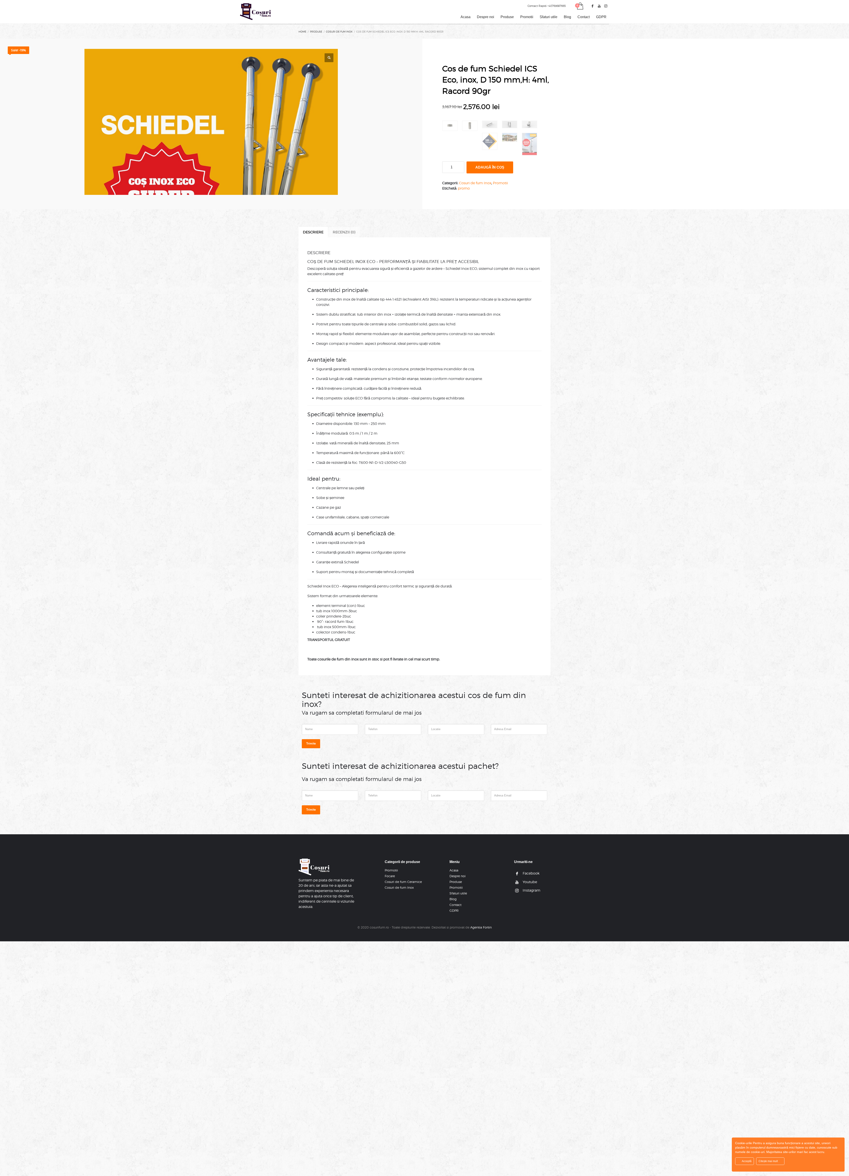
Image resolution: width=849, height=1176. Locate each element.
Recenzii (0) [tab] (344, 232)
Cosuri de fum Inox (475, 183)
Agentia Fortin (481, 927)
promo (464, 188)
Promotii (500, 183)
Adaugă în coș (489, 167)
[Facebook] (592, 6)
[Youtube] (599, 6)
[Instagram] (605, 6)
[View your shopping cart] (580, 6)
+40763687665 (556, 6)
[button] (329, 57)
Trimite (311, 743)
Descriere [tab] (313, 232)
